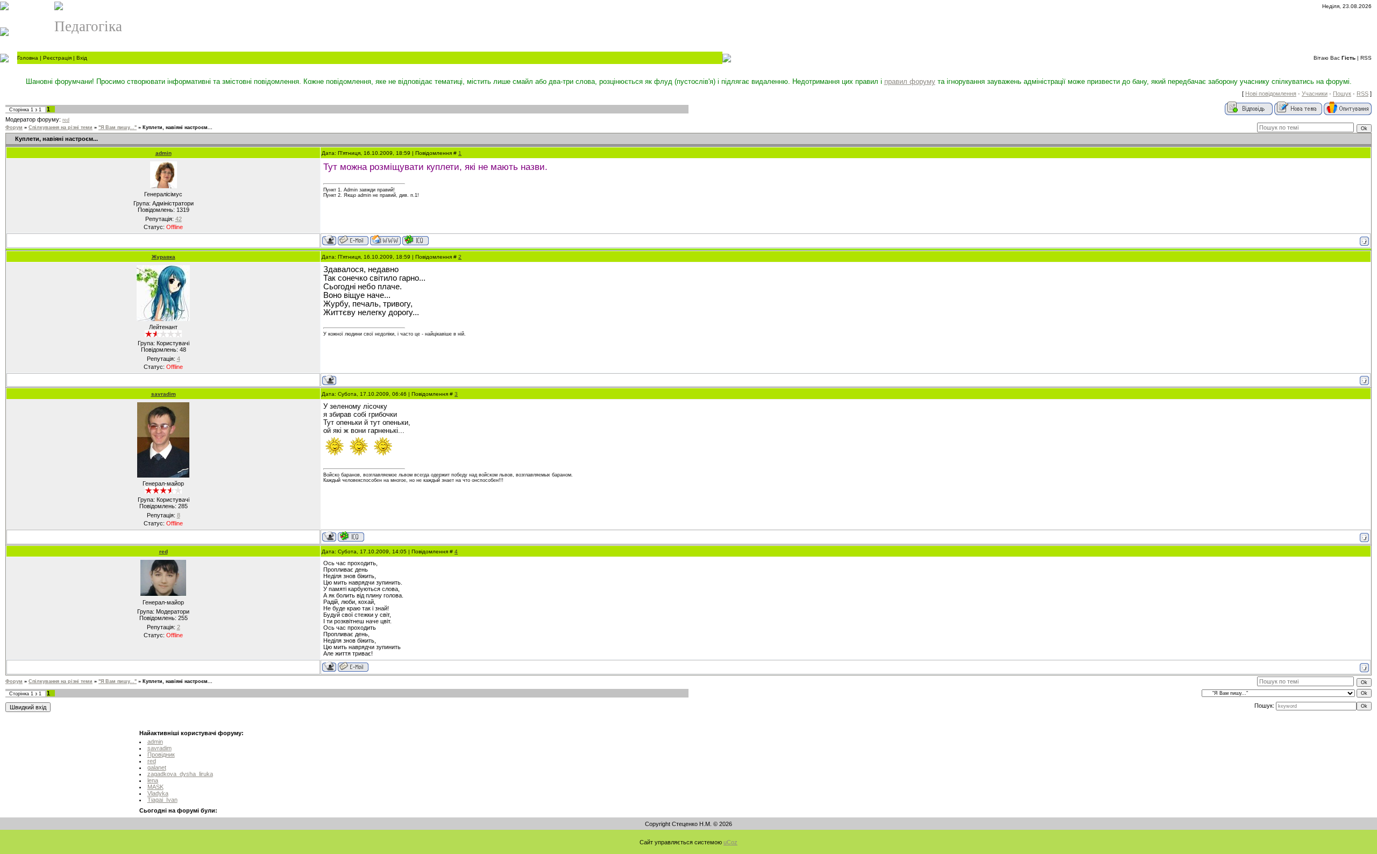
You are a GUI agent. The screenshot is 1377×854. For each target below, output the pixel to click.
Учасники (1315, 93)
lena (152, 780)
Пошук (1342, 93)
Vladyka (157, 793)
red (65, 120)
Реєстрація (57, 58)
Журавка (163, 257)
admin (163, 153)
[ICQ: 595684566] (351, 536)
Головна (27, 58)
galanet (156, 767)
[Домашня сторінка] (385, 240)
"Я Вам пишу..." (117, 127)
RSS (1366, 58)
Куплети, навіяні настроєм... (177, 127)
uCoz (730, 842)
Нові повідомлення (1270, 93)
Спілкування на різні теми (61, 127)
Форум (14, 127)
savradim (163, 394)
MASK (155, 787)
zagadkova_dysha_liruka (180, 774)
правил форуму (909, 81)
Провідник (161, 754)
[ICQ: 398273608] (415, 240)
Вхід (81, 58)
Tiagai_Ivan (162, 799)
